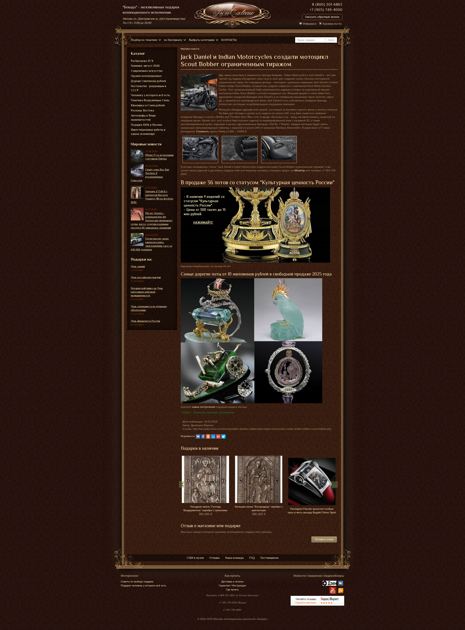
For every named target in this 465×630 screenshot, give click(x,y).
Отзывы (214, 557)
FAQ (252, 557)
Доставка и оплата (232, 581)
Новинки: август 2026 (145, 65)
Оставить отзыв (324, 539)
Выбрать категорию (202, 40)
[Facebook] (203, 436)
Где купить (232, 589)
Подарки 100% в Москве (146, 124)
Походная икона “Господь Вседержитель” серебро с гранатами (205, 508)
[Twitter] (223, 436)
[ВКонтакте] (198, 436)
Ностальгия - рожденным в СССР (148, 88)
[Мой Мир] (213, 436)
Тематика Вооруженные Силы (150, 100)
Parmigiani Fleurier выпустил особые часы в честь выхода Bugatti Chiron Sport (312, 510)
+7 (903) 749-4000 (326, 10)
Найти (331, 40)
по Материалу (173, 40)
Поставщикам (269, 557)
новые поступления (203, 406)
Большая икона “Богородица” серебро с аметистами (259, 508)
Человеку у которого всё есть (150, 95)
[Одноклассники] (208, 436)
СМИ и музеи (195, 557)
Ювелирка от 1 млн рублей (148, 105)
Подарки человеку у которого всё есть (143, 585)
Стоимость (202, 131)
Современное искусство (147, 71)
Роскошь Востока (142, 110)
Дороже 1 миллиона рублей (148, 81)
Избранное (309, 23)
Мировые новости (146, 144)
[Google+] (218, 436)
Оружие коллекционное (146, 76)
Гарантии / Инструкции (232, 585)
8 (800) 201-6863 (327, 4)
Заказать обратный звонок (322, 17)
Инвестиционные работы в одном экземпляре (148, 132)
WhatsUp (299, 170)
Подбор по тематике (144, 40)
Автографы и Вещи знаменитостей (143, 117)
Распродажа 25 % (142, 61)
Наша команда (234, 557)
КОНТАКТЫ (229, 40)
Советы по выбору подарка (137, 581)
